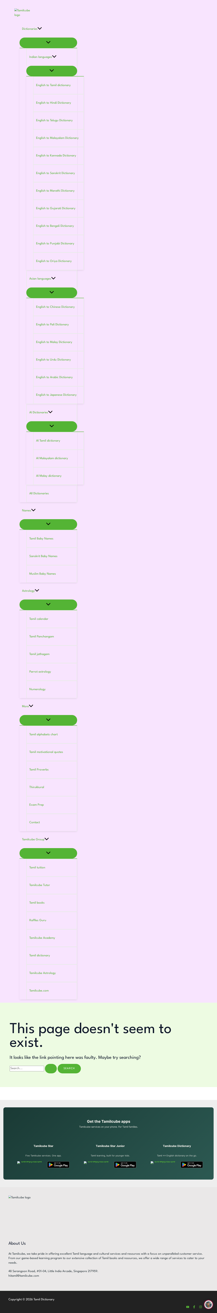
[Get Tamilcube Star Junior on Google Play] (125, 1165)
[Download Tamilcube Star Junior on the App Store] (97, 1164)
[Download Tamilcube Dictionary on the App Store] (163, 1164)
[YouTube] (187, 1307)
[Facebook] (194, 1307)
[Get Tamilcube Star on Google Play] (58, 1165)
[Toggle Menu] (48, 43)
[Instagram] (200, 1307)
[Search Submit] (51, 1068)
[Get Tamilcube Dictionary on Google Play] (191, 1165)
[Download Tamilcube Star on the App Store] (30, 1164)
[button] (39, 29)
